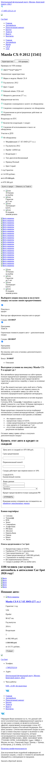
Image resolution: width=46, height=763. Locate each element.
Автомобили (11, 25)
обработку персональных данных (16, 503)
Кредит (9, 30)
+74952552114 (11, 667)
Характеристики (7, 61)
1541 (7, 49)
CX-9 (8, 47)
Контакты (10, 36)
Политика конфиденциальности (14, 749)
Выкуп (8, 34)
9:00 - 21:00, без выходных (16, 686)
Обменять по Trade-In (23, 186)
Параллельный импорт (15, 27)
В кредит (10, 651)
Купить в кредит (7, 186)
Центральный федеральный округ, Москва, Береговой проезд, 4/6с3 (23, 677)
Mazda (8, 44)
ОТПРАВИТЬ (8, 497)
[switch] (2, 305)
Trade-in (9, 32)
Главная (9, 23)
